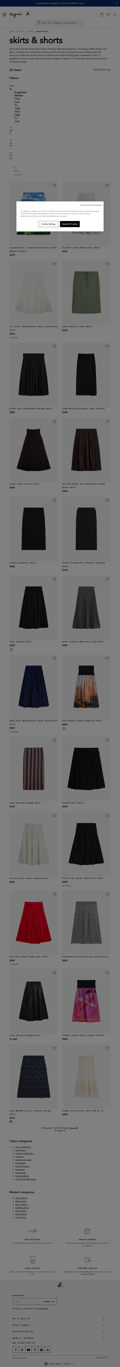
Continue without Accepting (91, 205)
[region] (60, 216)
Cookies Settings (48, 224)
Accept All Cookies (70, 224)
